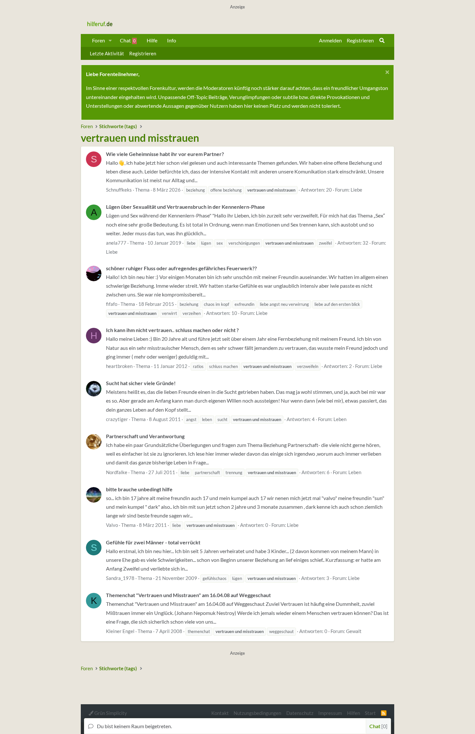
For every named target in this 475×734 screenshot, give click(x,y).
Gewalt (354, 631)
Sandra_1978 (120, 578)
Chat (128, 40)
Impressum (330, 713)
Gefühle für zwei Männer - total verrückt (153, 542)
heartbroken (119, 366)
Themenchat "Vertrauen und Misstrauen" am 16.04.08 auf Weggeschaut (188, 595)
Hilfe (152, 40)
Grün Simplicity (110, 713)
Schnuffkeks (119, 190)
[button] (110, 40)
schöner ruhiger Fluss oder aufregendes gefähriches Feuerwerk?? (181, 268)
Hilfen (353, 713)
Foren (98, 40)
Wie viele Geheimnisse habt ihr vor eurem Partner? (165, 154)
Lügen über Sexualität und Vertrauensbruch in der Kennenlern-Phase (185, 207)
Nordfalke (116, 472)
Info (171, 40)
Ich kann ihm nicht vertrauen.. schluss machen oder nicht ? (172, 330)
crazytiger (117, 419)
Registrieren (142, 53)
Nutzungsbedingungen (257, 713)
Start (370, 713)
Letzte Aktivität (107, 53)
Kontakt (220, 713)
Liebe (356, 190)
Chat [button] (377, 726)
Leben (339, 419)
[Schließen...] (386, 73)
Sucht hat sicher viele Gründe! (141, 383)
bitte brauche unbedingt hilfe (139, 489)
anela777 (116, 243)
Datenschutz (299, 713)
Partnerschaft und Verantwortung (145, 436)
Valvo (112, 525)
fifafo (111, 304)
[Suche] (382, 40)
